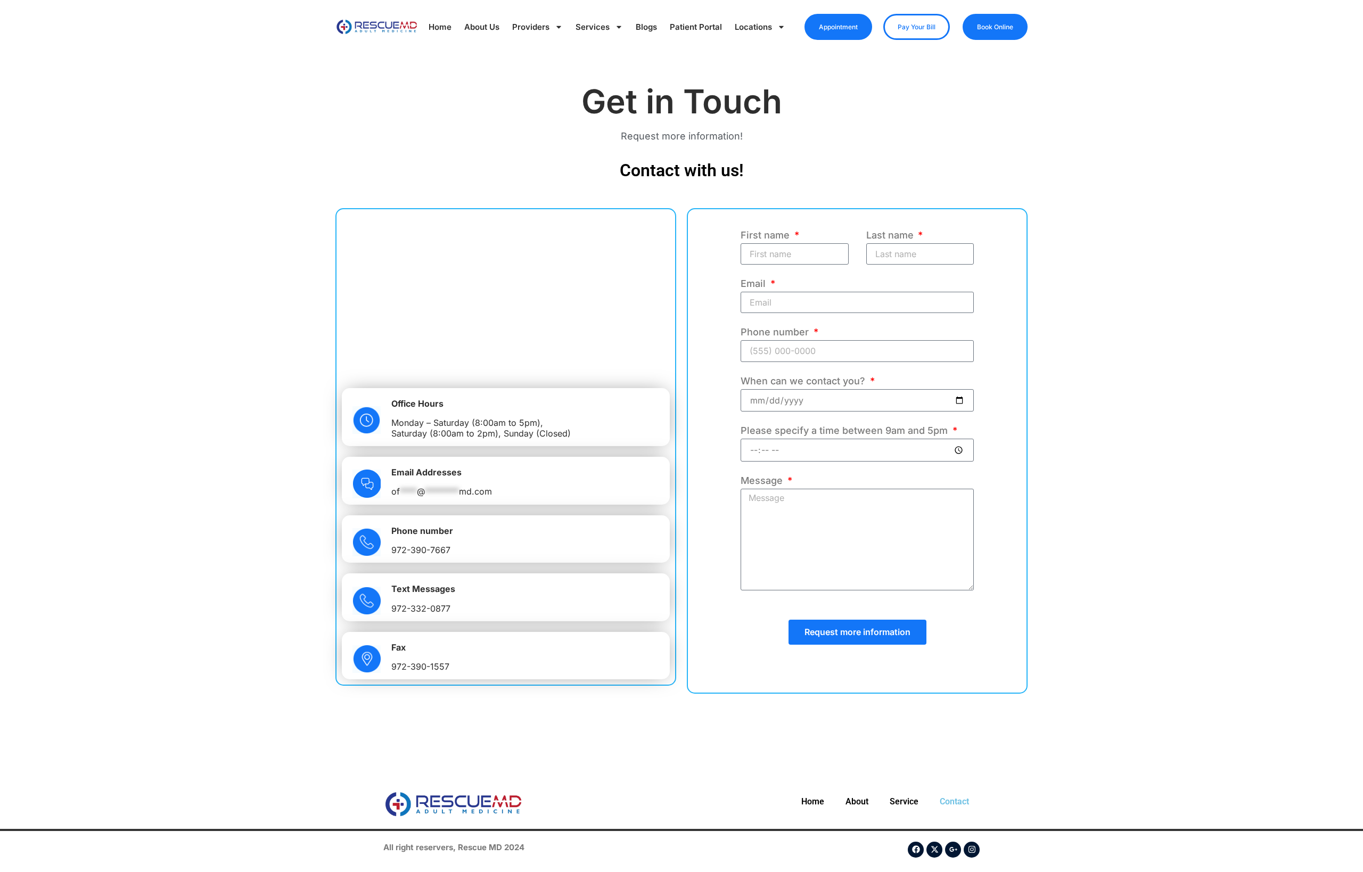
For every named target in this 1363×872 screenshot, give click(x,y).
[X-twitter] (934, 850)
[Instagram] (972, 850)
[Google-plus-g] (953, 850)
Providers (530, 27)
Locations (753, 27)
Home (440, 27)
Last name (891, 236)
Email (754, 284)
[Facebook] (916, 850)
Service (904, 801)
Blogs (646, 27)
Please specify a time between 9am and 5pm (845, 431)
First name (766, 236)
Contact (954, 801)
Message (763, 481)
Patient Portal (696, 27)
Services (593, 27)
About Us (481, 27)
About (856, 801)
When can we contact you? (804, 381)
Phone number (776, 332)
